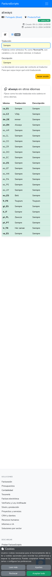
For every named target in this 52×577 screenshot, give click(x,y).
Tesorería (6, 494)
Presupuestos (8, 486)
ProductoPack (34, 17)
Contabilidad (7, 490)
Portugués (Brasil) (14, 17)
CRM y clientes (9, 515)
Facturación (7, 481)
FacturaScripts (10, 3)
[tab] (5, 34)
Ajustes (38, 567)
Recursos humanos (10, 519)
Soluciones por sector (12, 528)
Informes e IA (8, 524)
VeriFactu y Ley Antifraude (14, 502)
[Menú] (46, 3)
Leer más (13, 567)
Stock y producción (10, 507)
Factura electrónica (10, 498)
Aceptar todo (39, 573)
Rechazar (13, 573)
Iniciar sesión (43, 76)
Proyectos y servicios (11, 511)
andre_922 (45, 20)
